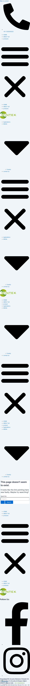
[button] (15, 71)
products (5, 39)
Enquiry (9, 169)
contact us (6, 171)
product (5, 304)
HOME (5, 35)
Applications (6, 122)
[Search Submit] (3, 502)
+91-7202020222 (19, 683)
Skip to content (4, 1)
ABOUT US (6, 37)
